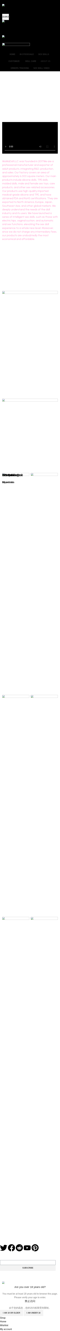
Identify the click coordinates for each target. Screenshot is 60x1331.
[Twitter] (3, 1247)
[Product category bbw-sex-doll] (30, 805)
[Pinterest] (35, 1247)
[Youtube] (27, 1247)
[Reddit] (19, 1247)
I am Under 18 (33, 1313)
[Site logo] (8, 22)
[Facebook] (11, 1247)
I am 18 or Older (11, 1313)
